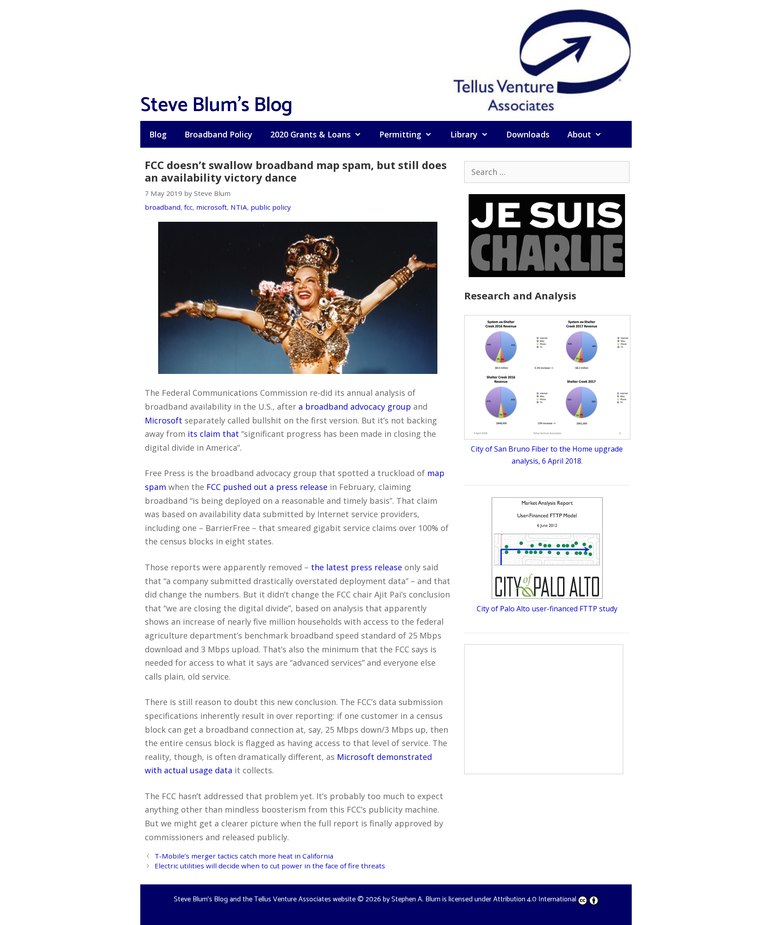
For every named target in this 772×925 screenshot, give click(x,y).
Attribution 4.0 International (534, 899)
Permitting (400, 134)
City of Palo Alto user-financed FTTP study (547, 609)
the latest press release (356, 567)
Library (464, 134)
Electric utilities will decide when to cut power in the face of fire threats (270, 865)
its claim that (213, 433)
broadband (162, 207)
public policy (271, 207)
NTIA (239, 207)
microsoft (211, 207)
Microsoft (163, 420)
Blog (158, 134)
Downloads (528, 134)
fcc (188, 207)
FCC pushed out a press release (266, 486)
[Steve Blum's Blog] (542, 59)
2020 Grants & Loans (310, 134)
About (579, 134)
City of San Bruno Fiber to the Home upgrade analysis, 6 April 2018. (547, 455)
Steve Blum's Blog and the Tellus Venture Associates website (265, 899)
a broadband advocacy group (354, 406)
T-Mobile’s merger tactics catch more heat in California (244, 855)
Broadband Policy (218, 134)
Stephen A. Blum (416, 899)
